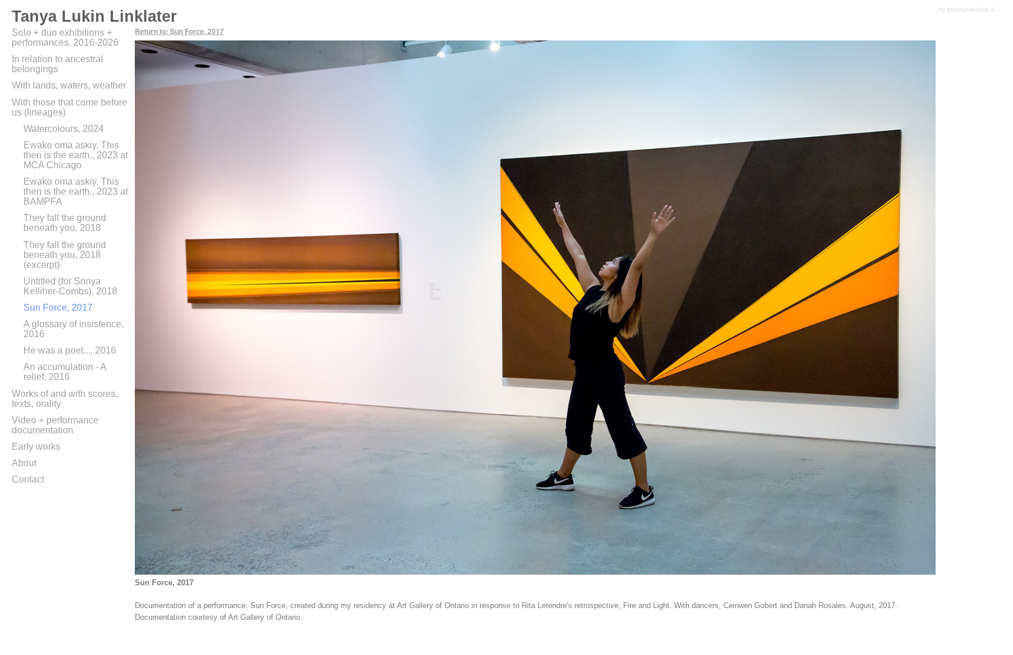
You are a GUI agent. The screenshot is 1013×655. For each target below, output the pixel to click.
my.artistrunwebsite (963, 9)
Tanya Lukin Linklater (94, 16)
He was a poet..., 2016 (69, 350)
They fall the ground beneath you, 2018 (64, 223)
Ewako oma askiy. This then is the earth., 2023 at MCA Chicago (75, 155)
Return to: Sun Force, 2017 (179, 31)
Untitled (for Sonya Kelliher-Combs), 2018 (70, 286)
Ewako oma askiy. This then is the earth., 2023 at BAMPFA (75, 191)
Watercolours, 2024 (63, 129)
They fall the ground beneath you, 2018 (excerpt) (64, 255)
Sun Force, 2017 (58, 308)
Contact (28, 479)
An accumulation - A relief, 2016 (64, 372)
